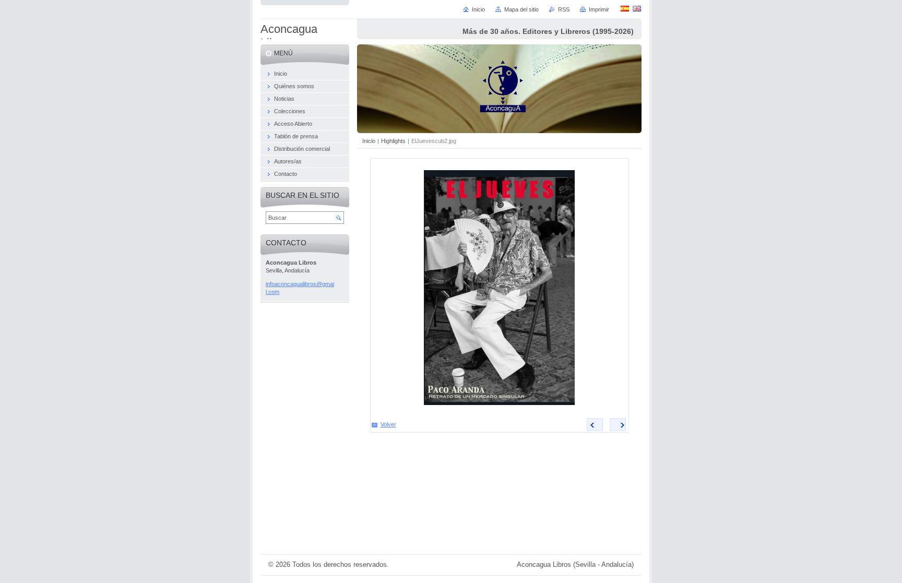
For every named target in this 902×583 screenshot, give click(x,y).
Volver (388, 424)
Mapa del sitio (521, 9)
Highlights (393, 141)
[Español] (625, 8)
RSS (563, 9)
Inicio (368, 141)
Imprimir (599, 9)
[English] (637, 8)
